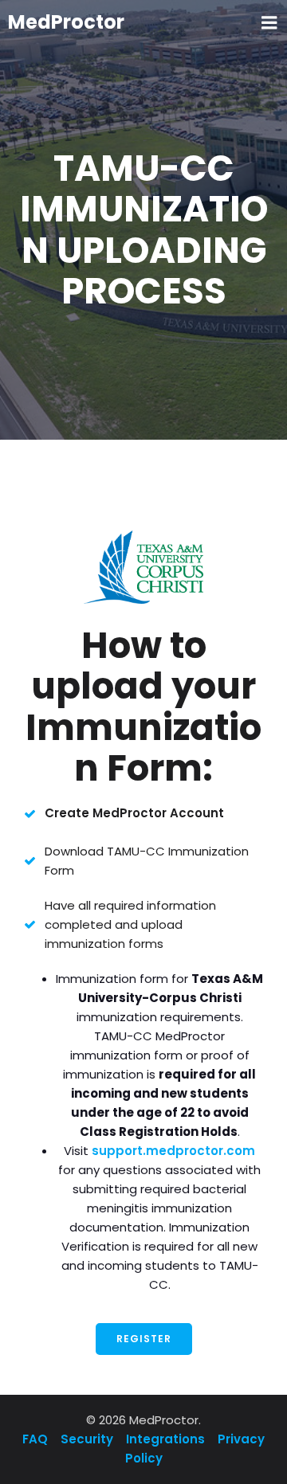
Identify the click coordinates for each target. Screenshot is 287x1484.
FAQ (36, 1439)
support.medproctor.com (173, 1150)
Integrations (165, 1439)
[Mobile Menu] (269, 23)
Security (87, 1439)
